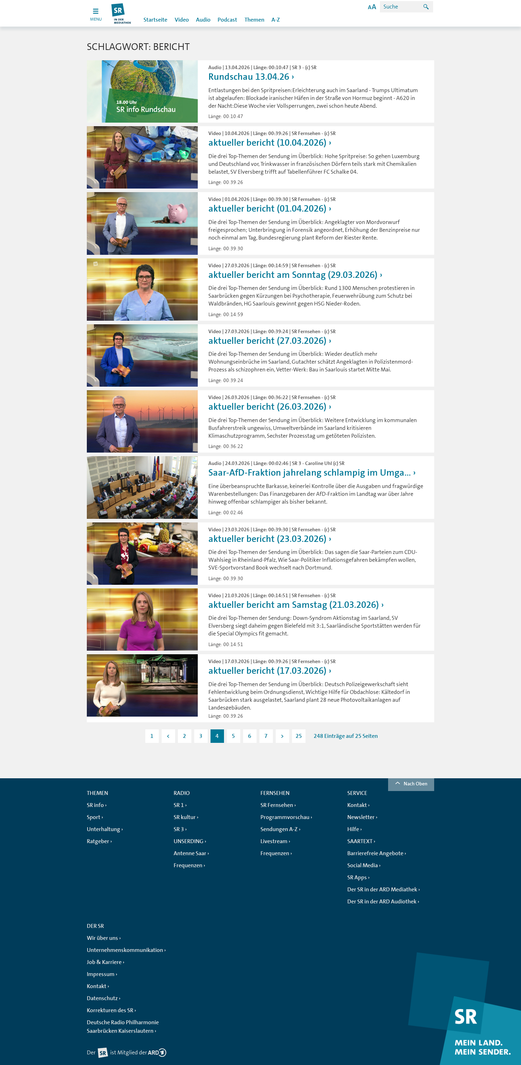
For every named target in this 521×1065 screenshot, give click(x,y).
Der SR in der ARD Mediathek (382, 889)
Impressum (100, 974)
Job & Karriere (104, 962)
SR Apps (357, 877)
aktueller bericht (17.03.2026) (267, 671)
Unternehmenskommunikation (125, 950)
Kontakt (357, 805)
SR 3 (179, 829)
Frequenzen (188, 865)
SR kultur (185, 817)
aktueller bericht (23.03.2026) (267, 539)
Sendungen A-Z (279, 829)
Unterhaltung (103, 829)
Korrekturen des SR (110, 1010)
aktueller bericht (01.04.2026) (267, 208)
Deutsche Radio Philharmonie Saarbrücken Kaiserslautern (123, 1027)
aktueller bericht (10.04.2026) (267, 142)
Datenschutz (102, 998)
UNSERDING (188, 841)
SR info (95, 805)
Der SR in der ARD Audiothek (381, 901)
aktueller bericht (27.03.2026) (267, 341)
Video (182, 19)
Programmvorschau (284, 817)
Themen (254, 19)
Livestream (273, 841)
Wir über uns (102, 938)
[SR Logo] (121, 13)
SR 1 (179, 805)
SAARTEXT (359, 841)
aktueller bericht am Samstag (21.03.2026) (293, 605)
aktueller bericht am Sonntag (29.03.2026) (292, 275)
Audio (203, 19)
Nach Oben (415, 783)
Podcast (227, 19)
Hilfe (353, 829)
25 (299, 736)
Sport (93, 817)
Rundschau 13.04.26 (248, 77)
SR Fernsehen (276, 805)
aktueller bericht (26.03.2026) (267, 407)
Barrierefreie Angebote (375, 853)
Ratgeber (98, 841)
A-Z (275, 19)
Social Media (362, 865)
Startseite (155, 19)
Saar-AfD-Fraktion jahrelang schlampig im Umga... (309, 472)
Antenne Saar (190, 853)
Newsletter (361, 817)
